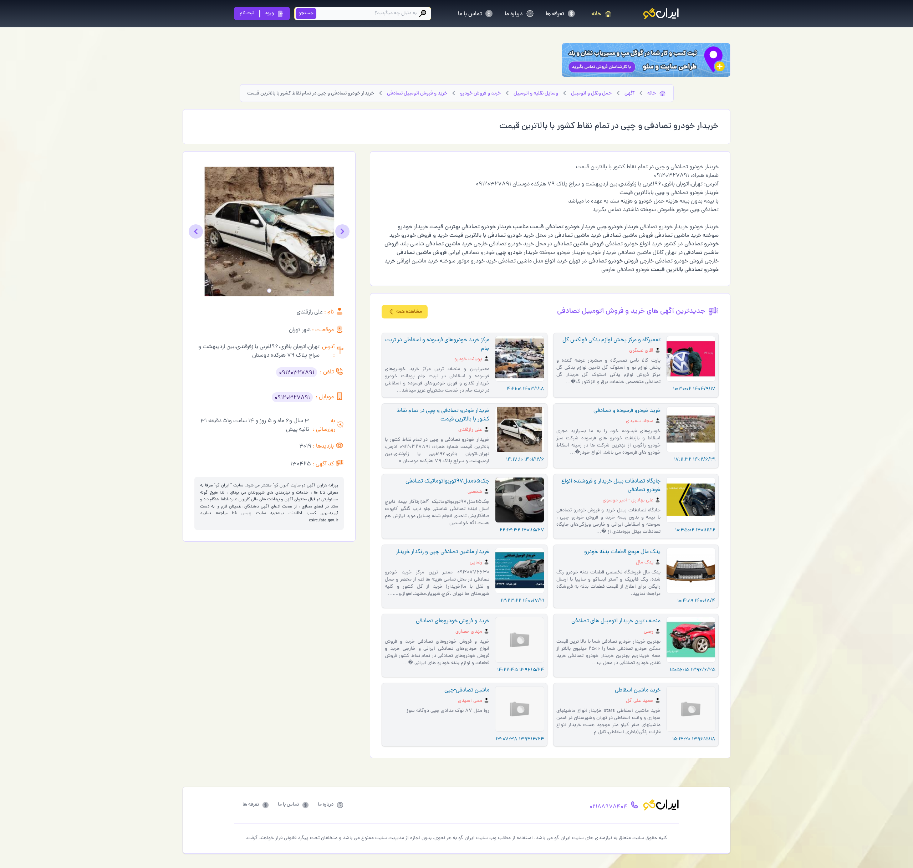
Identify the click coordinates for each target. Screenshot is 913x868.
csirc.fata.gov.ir (323, 520)
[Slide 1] (269, 291)
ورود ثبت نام (257, 13)
